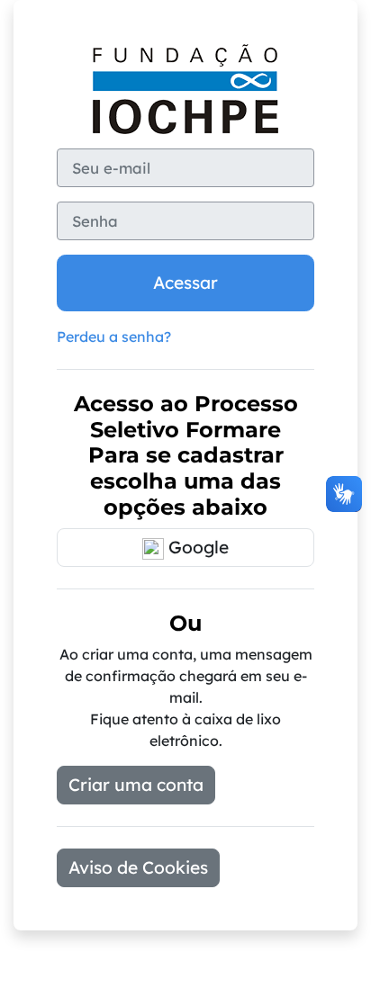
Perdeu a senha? (114, 337)
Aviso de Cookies (138, 867)
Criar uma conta (136, 784)
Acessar (185, 282)
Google (196, 547)
